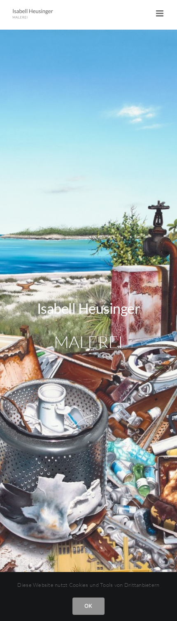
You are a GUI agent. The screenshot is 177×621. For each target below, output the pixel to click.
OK (88, 605)
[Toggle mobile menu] (160, 13)
